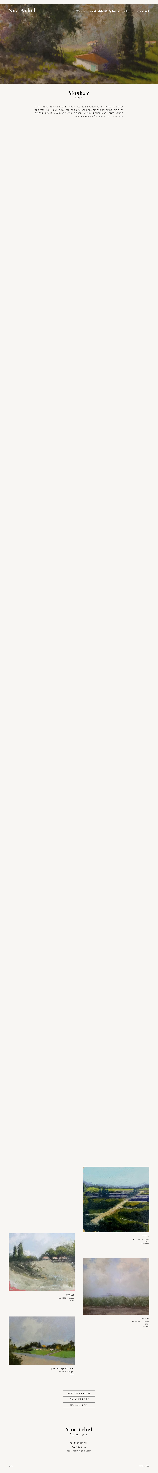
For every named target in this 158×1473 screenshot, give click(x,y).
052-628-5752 (79, 1446)
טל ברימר (142, 1466)
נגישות (11, 1466)
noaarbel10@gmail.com (79, 1450)
